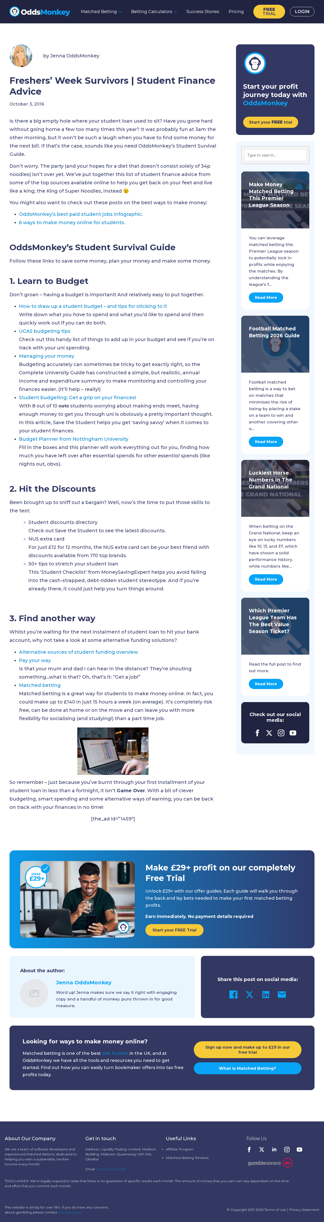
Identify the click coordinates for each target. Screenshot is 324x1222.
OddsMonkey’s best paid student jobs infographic (80, 214)
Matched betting (40, 685)
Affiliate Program (180, 1149)
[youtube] (293, 733)
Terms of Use (275, 1210)
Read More (266, 297)
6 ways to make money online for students (71, 222)
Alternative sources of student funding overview (78, 652)
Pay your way (35, 660)
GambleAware (70, 1212)
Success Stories (202, 11)
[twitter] (269, 733)
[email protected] (110, 1169)
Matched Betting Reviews (187, 1158)
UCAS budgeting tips (44, 331)
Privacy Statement (304, 1210)
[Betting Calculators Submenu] (177, 12)
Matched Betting (99, 11)
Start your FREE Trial (174, 930)
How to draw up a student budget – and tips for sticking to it (93, 306)
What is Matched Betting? (247, 1068)
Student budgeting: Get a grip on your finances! (77, 397)
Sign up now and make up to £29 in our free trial (247, 1049)
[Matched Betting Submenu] (121, 12)
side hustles (115, 1053)
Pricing (236, 11)
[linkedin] (274, 1149)
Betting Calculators (151, 11)
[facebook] (257, 733)
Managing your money (46, 356)
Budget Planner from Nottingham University (73, 439)
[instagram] (281, 733)
